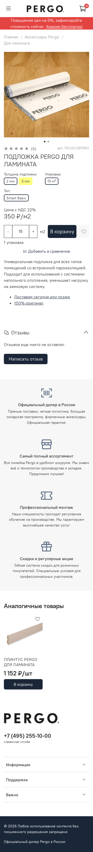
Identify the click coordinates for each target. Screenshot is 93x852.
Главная (11, 36)
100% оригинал (28, 303)
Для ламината (17, 43)
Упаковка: (53, 174)
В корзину (23, 684)
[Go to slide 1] (44, 141)
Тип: (7, 191)
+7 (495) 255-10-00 (27, 735)
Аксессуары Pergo (42, 36)
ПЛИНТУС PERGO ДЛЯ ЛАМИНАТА (20, 662)
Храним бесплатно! (64, 26)
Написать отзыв (26, 359)
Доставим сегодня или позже (42, 296)
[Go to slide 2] (48, 141)
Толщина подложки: (20, 174)
